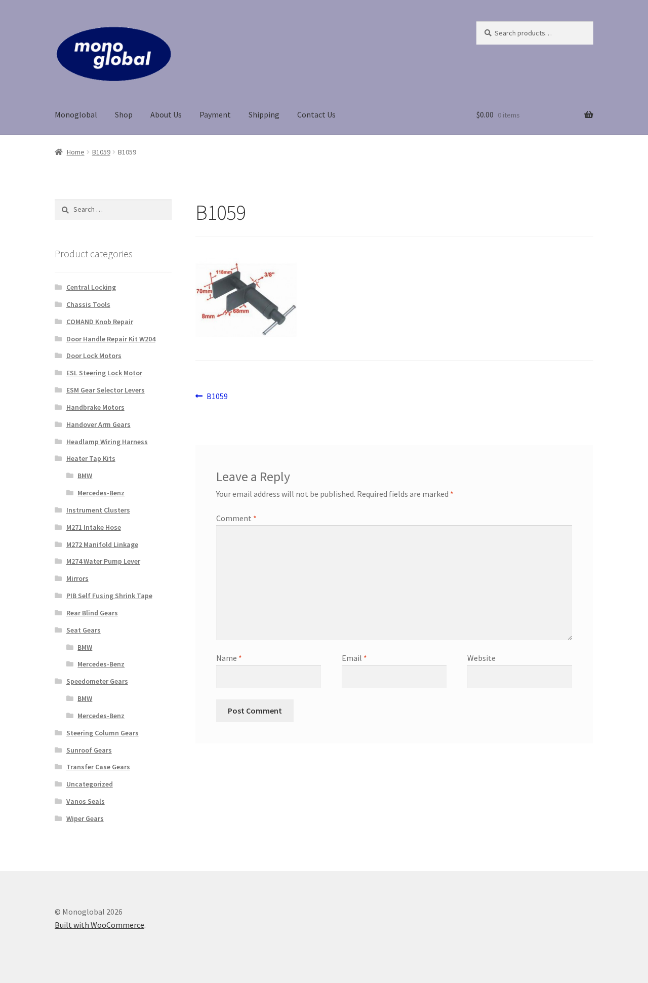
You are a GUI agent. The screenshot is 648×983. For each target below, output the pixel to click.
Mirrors (77, 578)
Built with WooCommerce (99, 925)
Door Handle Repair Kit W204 (110, 338)
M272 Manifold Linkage (102, 544)
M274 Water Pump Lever (103, 561)
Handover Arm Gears (98, 424)
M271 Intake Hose (93, 527)
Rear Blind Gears (92, 612)
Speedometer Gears (97, 681)
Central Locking (91, 287)
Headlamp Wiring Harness (107, 441)
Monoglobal (76, 114)
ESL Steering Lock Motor (104, 372)
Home (76, 151)
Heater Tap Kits (90, 458)
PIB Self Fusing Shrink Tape (109, 595)
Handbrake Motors (95, 407)
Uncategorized (89, 784)
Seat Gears (83, 630)
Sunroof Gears (89, 750)
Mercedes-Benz (101, 492)
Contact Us (316, 114)
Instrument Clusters (98, 510)
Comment (236, 518)
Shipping (264, 114)
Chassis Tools (88, 304)
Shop (124, 114)
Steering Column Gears (102, 732)
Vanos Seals (85, 801)
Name (229, 658)
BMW (84, 475)
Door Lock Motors (94, 355)
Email (354, 658)
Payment (215, 114)
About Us (166, 114)
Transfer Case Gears (98, 766)
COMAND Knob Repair (99, 321)
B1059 (101, 151)
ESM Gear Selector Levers (105, 390)
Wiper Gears (85, 818)
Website (481, 658)
